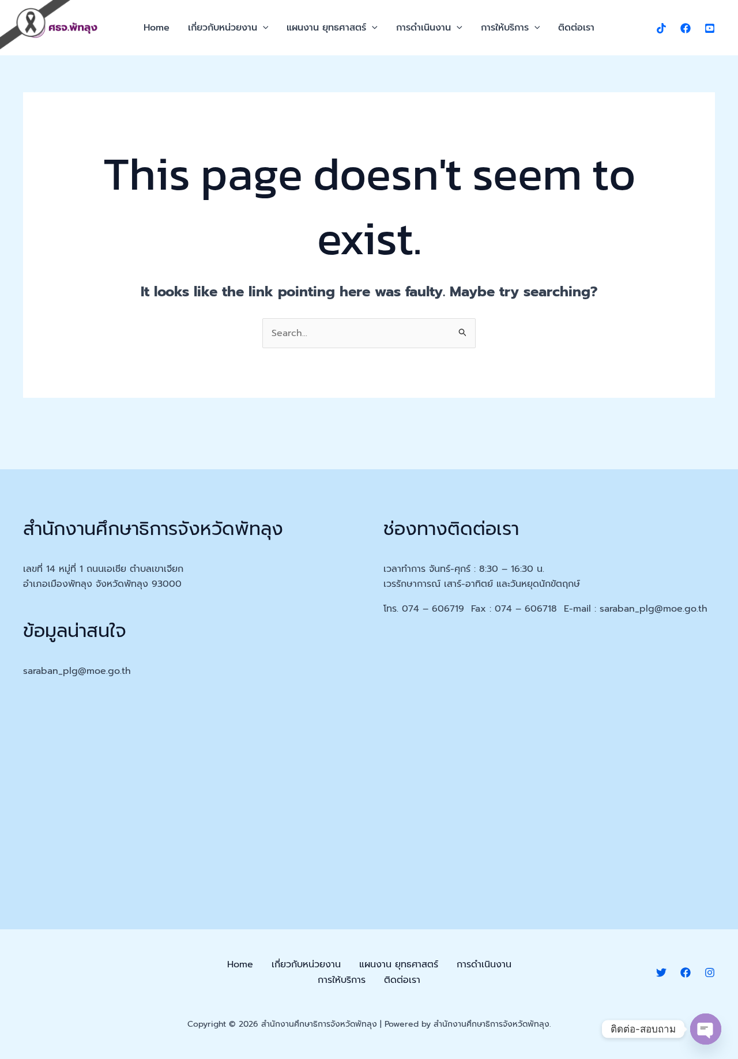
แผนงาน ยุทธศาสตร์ (326, 28)
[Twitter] (661, 972)
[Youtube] (710, 28)
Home (157, 28)
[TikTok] (661, 28)
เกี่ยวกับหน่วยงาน (222, 28)
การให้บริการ (505, 28)
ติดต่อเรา (576, 28)
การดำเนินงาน (423, 28)
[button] (263, 27)
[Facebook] (685, 28)
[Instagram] (710, 972)
